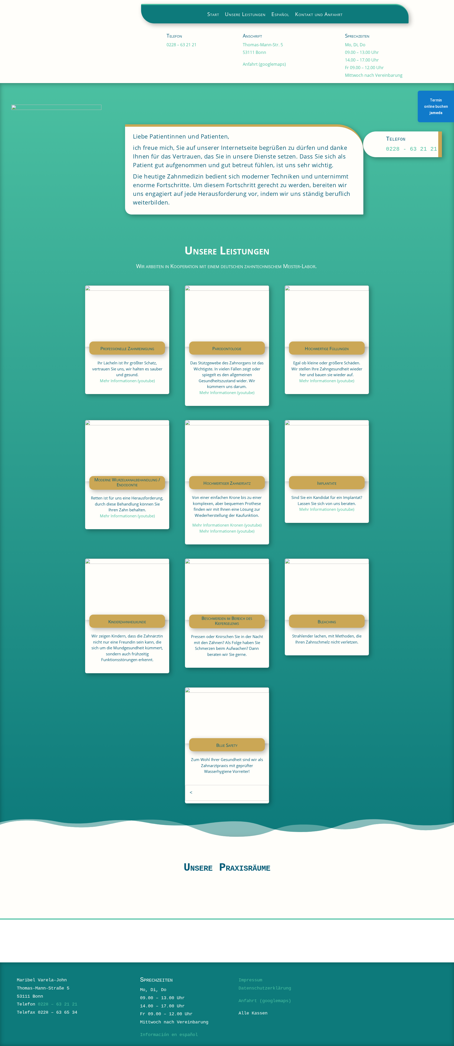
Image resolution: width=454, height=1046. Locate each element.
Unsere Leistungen (245, 15)
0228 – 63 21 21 (182, 45)
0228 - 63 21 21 (411, 149)
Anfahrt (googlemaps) (264, 64)
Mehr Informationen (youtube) (127, 380)
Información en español (169, 1034)
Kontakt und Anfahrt (319, 15)
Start (213, 15)
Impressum (250, 980)
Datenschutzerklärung (265, 988)
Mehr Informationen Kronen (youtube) (226, 525)
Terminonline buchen (436, 106)
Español (280, 15)
